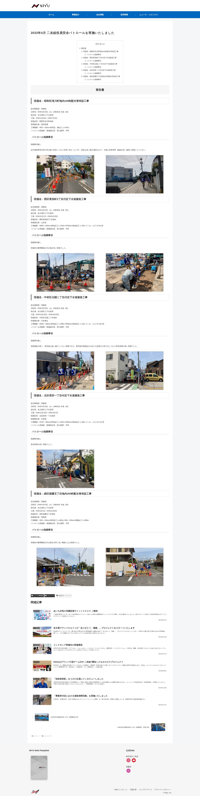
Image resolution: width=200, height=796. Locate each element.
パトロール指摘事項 (94, 54)
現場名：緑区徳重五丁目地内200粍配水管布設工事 (101, 76)
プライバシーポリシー (162, 789)
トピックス (50, 595)
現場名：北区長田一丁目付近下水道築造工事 (99, 70)
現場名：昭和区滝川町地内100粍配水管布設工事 (100, 51)
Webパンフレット (121, 789)
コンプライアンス (145, 789)
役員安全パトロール (64, 595)
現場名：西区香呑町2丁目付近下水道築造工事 (100, 58)
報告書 (83, 48)
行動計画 (133, 789)
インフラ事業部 (38, 595)
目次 (97, 44)
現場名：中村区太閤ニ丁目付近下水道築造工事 (100, 64)
